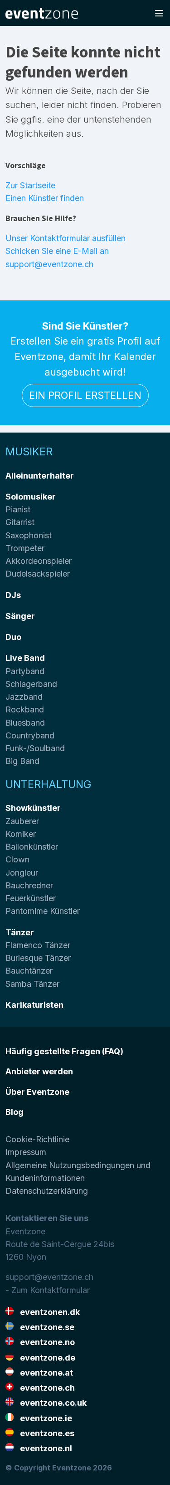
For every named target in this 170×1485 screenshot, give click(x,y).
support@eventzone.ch (49, 1277)
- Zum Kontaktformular (47, 1290)
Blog (14, 1112)
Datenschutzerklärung (46, 1191)
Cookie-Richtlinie (37, 1139)
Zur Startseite (30, 185)
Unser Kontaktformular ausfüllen (65, 238)
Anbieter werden (39, 1071)
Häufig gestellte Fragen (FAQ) (64, 1051)
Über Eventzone (37, 1092)
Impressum (25, 1152)
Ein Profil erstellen (85, 395)
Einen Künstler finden (44, 198)
